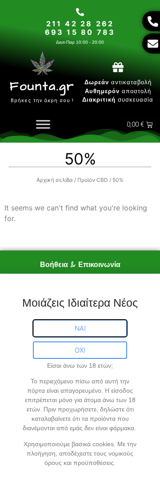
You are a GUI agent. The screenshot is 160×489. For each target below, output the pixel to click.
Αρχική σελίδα (54, 180)
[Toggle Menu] (43, 124)
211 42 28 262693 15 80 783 (80, 28)
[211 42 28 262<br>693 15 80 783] (80, 12)
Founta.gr (42, 86)
